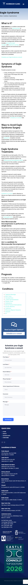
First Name (6, 357)
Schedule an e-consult (15, 117)
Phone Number (7, 379)
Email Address (7, 371)
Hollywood (4, 491)
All (6, 313)
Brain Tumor (8, 296)
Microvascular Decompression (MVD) (13, 160)
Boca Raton (5, 479)
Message (5, 401)
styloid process (16, 28)
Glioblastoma (8, 303)
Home (1, 16)
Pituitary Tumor (9, 301)
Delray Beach (5, 472)
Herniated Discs (9, 298)
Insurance (5, 394)
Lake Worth (5, 457)
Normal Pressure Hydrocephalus (13, 305)
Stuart (3, 485)
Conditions (6, 16)
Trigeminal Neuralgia (10, 294)
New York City (5, 503)
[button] (23, 4)
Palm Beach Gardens (8, 465)
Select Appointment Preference (11, 386)
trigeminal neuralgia (14, 44)
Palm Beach (5, 451)
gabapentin (7, 138)
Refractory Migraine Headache (13, 310)
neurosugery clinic (8, 217)
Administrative (6, 514)
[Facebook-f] (2, 442)
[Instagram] (4, 442)
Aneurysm (7, 311)
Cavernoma (8, 308)
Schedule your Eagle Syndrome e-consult (11, 57)
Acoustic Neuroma (10, 306)
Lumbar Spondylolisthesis (11, 299)
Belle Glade (5, 498)
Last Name (6, 364)
